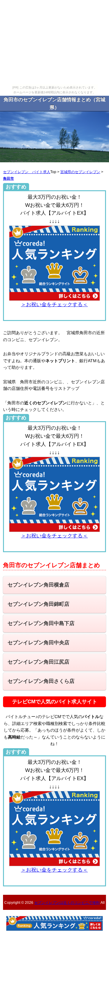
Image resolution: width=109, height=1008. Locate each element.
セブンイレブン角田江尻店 (38, 662)
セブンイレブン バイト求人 (26, 172)
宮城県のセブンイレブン (80, 172)
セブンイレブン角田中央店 (38, 643)
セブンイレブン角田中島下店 (41, 623)
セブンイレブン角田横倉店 (38, 585)
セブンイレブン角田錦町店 (38, 604)
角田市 (8, 178)
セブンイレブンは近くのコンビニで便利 (67, 902)
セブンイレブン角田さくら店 (41, 681)
